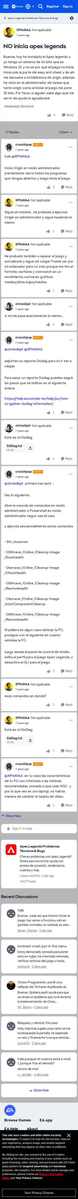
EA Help (11, 1128)
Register (53, 6)
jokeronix (24, 966)
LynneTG (23, 1043)
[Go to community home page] (17, 6)
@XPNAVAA (21, 156)
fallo (21, 910)
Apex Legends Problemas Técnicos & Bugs (33, 18)
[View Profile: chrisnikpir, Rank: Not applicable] (9, 306)
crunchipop (23, 144)
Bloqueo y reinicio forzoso (38, 1023)
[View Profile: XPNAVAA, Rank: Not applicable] (8, 32)
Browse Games (17, 1120)
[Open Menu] (72, 18)
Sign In (68, 6)
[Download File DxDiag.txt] (30, 447)
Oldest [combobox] (66, 132)
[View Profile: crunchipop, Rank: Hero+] (9, 147)
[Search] (40, 6)
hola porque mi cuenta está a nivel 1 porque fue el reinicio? (44, 1061)
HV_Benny (25, 1007)
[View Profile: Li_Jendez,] (11, 1062)
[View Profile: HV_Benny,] (11, 985)
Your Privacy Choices (39, 1192)
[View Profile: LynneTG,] (11, 1026)
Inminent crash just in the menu (42, 946)
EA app (46, 1120)
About (32, 1128)
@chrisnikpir (14, 349)
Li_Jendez (25, 1075)
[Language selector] (30, 6)
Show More (13, 816)
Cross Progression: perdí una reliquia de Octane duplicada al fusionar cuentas (41, 984)
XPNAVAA (23, 30)
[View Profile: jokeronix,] (11, 949)
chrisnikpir (23, 304)
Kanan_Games (27, 930)
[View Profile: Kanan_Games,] (11, 913)
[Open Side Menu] (6, 6)
